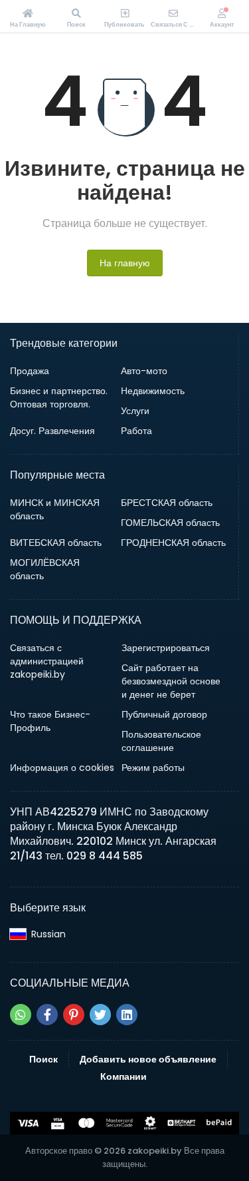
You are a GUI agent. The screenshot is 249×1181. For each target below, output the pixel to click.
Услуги (135, 410)
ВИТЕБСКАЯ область (56, 542)
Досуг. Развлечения (52, 430)
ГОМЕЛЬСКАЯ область (170, 522)
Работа (136, 430)
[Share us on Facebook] (47, 1014)
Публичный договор (164, 714)
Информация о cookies (62, 767)
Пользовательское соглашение (161, 741)
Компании (123, 1076)
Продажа (29, 370)
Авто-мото (144, 370)
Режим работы (153, 767)
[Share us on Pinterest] (73, 1014)
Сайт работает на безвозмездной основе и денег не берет (171, 681)
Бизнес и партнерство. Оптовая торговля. (59, 397)
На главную (125, 263)
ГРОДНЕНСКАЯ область (173, 542)
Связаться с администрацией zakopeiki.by (47, 661)
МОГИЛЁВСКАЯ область (45, 569)
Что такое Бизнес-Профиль (50, 721)
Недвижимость (153, 390)
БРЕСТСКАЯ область (166, 502)
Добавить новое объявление (148, 1059)
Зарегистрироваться (166, 647)
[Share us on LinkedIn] (126, 1014)
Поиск (43, 1059)
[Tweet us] (100, 1014)
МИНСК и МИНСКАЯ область (55, 509)
